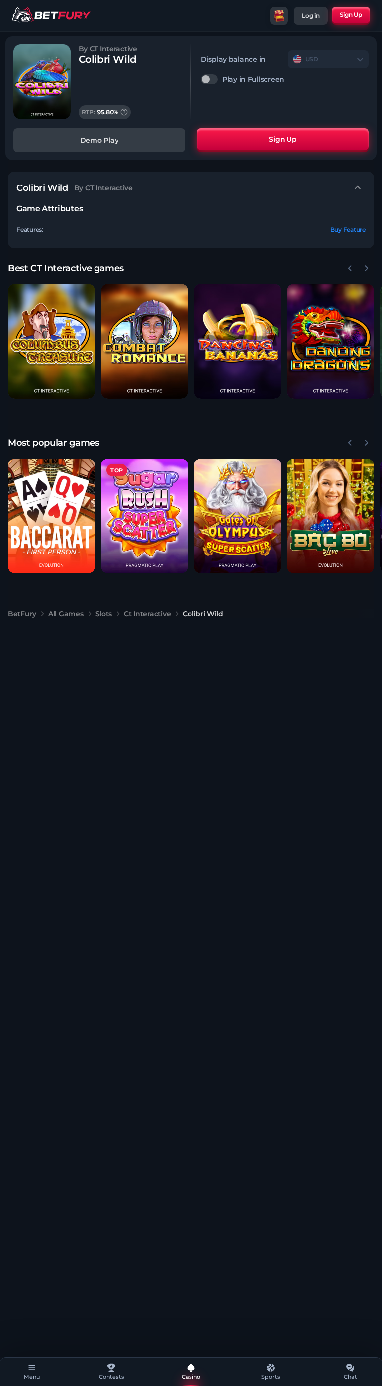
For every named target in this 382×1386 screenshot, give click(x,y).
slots (104, 613)
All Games (65, 613)
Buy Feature (348, 229)
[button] (51, 341)
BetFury (22, 613)
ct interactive (147, 613)
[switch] (285, 79)
